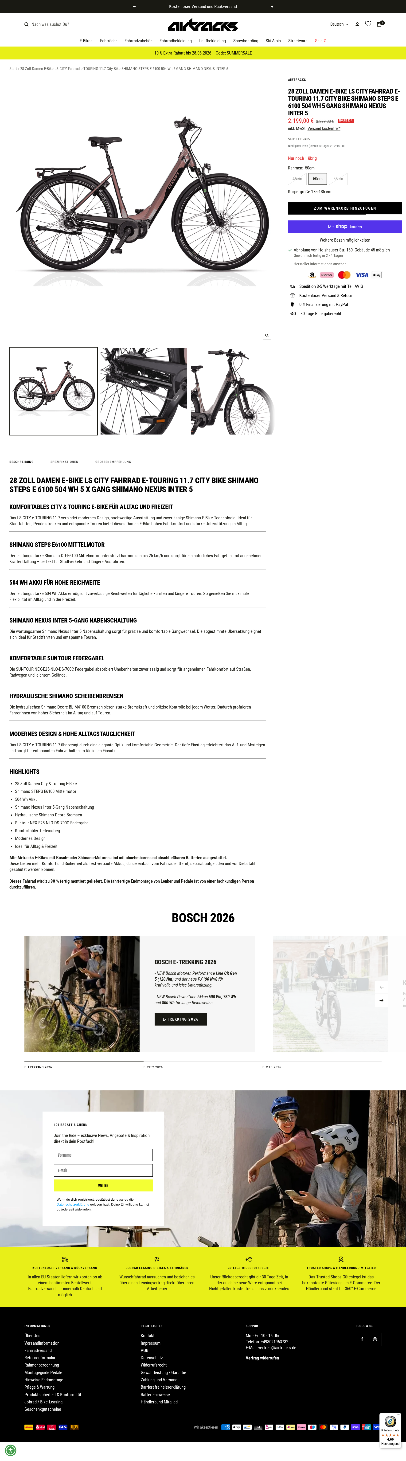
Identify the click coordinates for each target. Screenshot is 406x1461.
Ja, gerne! (244, 735)
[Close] (279, 694)
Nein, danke (244, 754)
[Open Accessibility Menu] (10, 1450)
